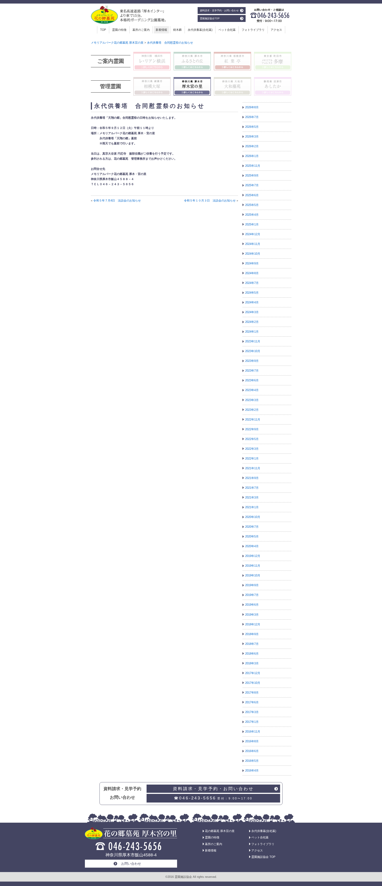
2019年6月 (252, 604)
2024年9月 (252, 263)
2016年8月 (252, 741)
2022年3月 (252, 448)
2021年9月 (252, 478)
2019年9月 (252, 585)
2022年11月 (252, 419)
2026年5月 (252, 126)
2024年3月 (252, 312)
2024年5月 (252, 292)
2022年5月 (252, 439)
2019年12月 (252, 556)
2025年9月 (252, 175)
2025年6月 (252, 195)
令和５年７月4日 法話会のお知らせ (117, 200)
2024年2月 (252, 322)
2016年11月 (252, 731)
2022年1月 (252, 458)
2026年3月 (252, 136)
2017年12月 (252, 673)
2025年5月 (252, 205)
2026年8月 (252, 107)
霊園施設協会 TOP (263, 857)
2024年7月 (252, 283)
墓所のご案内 (141, 29)
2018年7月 (252, 644)
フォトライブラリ (253, 29)
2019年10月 (252, 575)
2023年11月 (252, 341)
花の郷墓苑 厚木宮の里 (220, 831)
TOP (103, 29)
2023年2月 (252, 409)
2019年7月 (252, 595)
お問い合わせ (131, 863)
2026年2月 (252, 146)
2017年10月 (252, 682)
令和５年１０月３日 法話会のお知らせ (210, 200)
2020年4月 (252, 546)
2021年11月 (252, 468)
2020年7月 (252, 526)
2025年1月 (252, 224)
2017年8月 (252, 692)
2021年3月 (252, 497)
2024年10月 (252, 253)
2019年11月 (252, 565)
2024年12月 (252, 234)
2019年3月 (252, 614)
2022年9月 (252, 429)
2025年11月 (252, 165)
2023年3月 (252, 400)
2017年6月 (252, 702)
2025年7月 (252, 185)
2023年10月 (252, 351)
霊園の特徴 (119, 29)
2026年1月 (252, 156)
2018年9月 (252, 634)
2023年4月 (252, 390)
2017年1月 (252, 721)
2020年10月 (252, 517)
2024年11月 (252, 244)
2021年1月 (252, 507)
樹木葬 (177, 29)
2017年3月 (252, 712)
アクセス (276, 29)
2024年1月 (252, 331)
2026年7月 (252, 117)
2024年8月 (252, 273)
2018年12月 (252, 624)
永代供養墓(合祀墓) (200, 29)
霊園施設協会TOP (210, 18)
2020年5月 (252, 536)
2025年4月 (252, 214)
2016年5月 (252, 760)
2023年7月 (252, 370)
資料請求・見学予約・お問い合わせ (219, 10)
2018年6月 (252, 653)
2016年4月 (252, 770)
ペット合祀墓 (227, 29)
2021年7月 (252, 487)
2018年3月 (252, 663)
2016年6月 (252, 751)
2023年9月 (252, 361)
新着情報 (161, 29)
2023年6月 (252, 380)
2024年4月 (252, 302)
